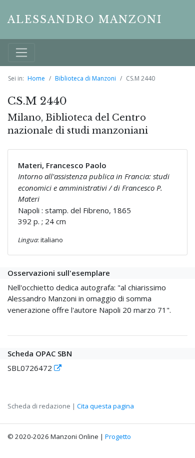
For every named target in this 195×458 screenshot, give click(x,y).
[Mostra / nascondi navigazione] (21, 52)
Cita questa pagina (105, 405)
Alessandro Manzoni (85, 20)
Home (36, 78)
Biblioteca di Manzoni (85, 78)
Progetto (118, 436)
